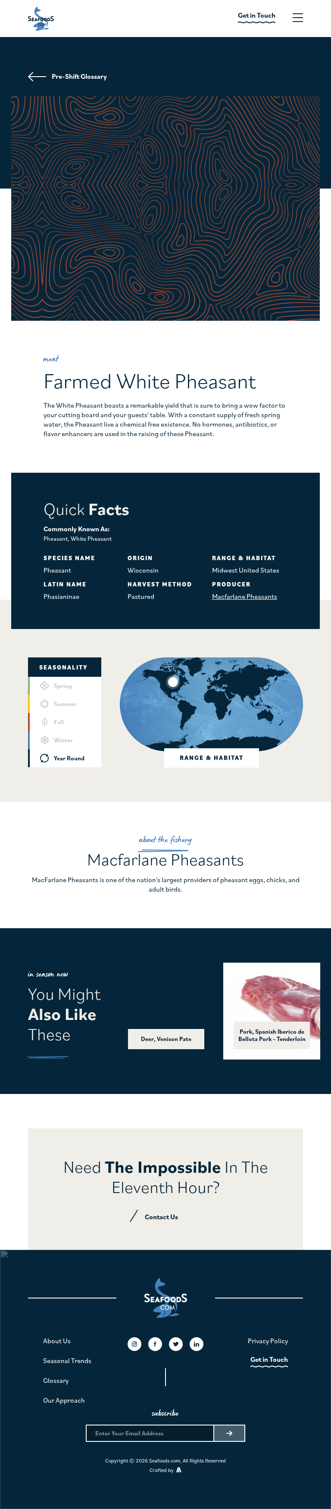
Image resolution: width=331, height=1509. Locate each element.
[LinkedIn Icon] (196, 1344)
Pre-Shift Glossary (79, 76)
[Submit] (228, 1433)
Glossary (56, 1380)
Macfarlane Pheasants (244, 596)
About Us (57, 1340)
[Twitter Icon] (176, 1344)
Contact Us (161, 1216)
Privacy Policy (268, 1340)
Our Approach (64, 1400)
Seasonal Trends (67, 1360)
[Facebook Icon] (155, 1344)
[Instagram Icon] (134, 1344)
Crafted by (163, 1470)
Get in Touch (269, 1359)
